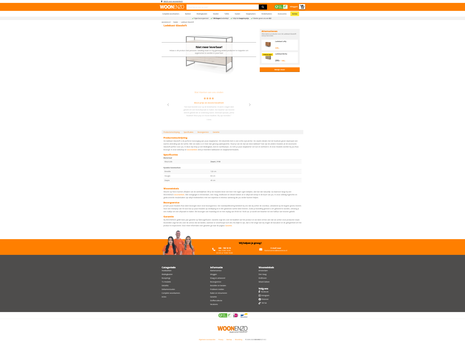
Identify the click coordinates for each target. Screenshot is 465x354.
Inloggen (213, 274)
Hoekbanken (166, 270)
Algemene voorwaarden (207, 340)
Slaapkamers (251, 14)
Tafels (227, 14)
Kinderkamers (267, 14)
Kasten (237, 14)
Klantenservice (215, 270)
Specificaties (188, 132)
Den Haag (262, 274)
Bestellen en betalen (218, 285)
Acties (294, 14)
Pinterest (264, 299)
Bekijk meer (280, 69)
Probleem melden (217, 289)
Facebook (264, 292)
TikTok (264, 303)
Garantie (216, 132)
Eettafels (165, 285)
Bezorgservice (203, 132)
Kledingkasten (202, 14)
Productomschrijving (171, 132)
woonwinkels (192, 149)
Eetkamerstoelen (168, 289)
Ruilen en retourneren (218, 293)
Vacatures (214, 304)
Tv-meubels (166, 282)
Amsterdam (263, 270)
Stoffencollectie (216, 300)
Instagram (265, 295)
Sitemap (229, 340)
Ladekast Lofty (280, 41)
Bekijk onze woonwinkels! (173, 1)
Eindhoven (263, 278)
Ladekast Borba (281, 54)
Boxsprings (166, 278)
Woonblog (238, 340)
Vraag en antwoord (217, 278)
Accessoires (282, 14)
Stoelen (216, 14)
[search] (263, 7)
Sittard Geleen (264, 282)
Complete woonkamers (170, 14)
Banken (188, 14)
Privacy (220, 340)
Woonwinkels (266, 267)
